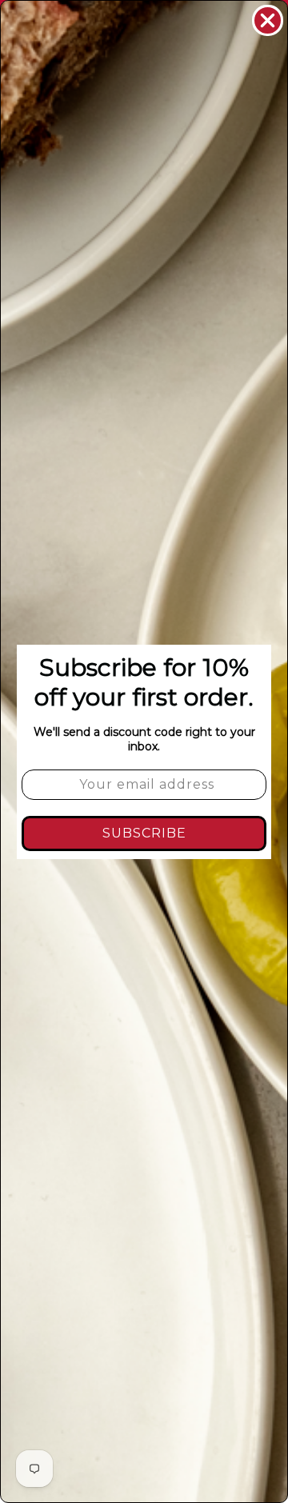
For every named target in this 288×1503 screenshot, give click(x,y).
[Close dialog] (268, 20)
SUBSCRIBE (144, 833)
